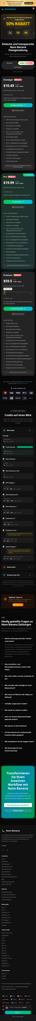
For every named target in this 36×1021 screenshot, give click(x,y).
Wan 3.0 (4, 950)
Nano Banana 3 (6, 871)
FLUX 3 (3, 910)
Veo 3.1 (4, 940)
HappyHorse (5, 935)
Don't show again (18, 1016)
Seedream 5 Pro (11, 530)
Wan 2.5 (4, 945)
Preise (3, 859)
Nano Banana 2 (11, 506)
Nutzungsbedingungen (21, 986)
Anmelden (4, 861)
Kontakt (4, 845)
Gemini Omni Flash (7, 933)
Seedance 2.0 (5, 955)
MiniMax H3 (5, 963)
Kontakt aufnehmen (22, 383)
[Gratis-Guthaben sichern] (33, 8)
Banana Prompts (6, 874)
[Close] (30, 1007)
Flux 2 (3, 907)
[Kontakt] (7, 850)
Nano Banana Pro (12, 495)
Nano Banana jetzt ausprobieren (18, 805)
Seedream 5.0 (5, 915)
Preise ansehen (18, 811)
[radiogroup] (18, 65)
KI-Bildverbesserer (7, 892)
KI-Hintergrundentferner (9, 894)
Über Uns (4, 973)
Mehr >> (31, 398)
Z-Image (5, 436)
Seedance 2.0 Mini (7, 958)
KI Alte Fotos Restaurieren (9, 897)
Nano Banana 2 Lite (12, 471)
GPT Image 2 (10, 483)
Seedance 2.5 (5, 966)
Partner (4, 978)
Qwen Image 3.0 (6, 922)
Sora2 (3, 943)
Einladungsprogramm (8, 882)
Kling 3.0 (4, 953)
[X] (3, 850)
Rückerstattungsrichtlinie (9, 989)
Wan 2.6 (4, 948)
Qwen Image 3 (11, 547)
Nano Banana (10, 459)
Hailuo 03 (4, 960)
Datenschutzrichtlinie (8, 986)
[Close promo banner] (34, 3)
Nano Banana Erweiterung (9, 877)
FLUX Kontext (10, 447)
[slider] (4, 292)
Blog (3, 879)
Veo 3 (3, 938)
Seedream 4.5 (10, 518)
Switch (17, 1012)
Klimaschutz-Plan (6, 884)
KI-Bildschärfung (6, 899)
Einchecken (19, 605)
